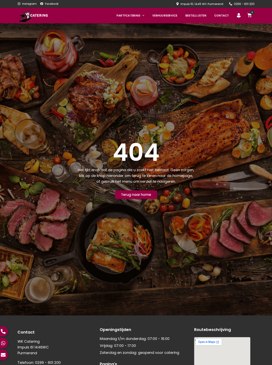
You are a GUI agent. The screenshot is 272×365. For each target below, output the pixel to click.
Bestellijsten (195, 16)
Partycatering (128, 16)
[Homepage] (39, 15)
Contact (221, 16)
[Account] (239, 15)
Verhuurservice (164, 16)
